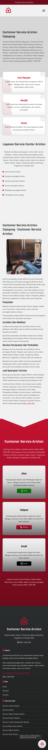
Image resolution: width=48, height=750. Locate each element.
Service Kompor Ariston (11, 718)
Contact (5, 695)
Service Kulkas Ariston (11, 730)
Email (25, 563)
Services (6, 691)
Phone (25, 527)
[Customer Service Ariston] (8, 10)
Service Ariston (8, 710)
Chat (25, 491)
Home (5, 687)
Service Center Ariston (11, 706)
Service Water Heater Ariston (14, 714)
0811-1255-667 (29, 403)
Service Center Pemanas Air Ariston (16, 722)
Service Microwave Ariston (12, 726)
